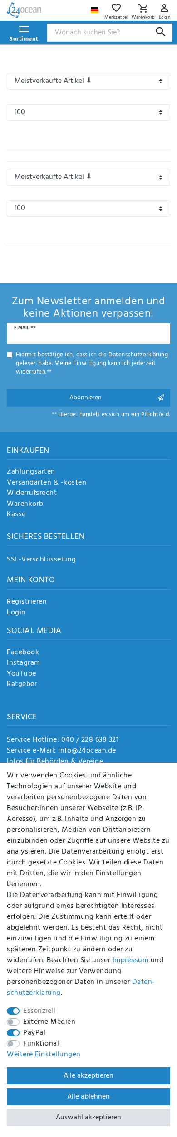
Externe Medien (49, 1022)
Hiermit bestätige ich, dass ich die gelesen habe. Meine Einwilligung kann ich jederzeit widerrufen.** (92, 363)
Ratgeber (22, 685)
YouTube (21, 674)
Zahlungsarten (31, 472)
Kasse (16, 515)
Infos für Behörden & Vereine (55, 762)
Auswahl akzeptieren (88, 1117)
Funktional (41, 1043)
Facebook (23, 653)
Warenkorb (25, 504)
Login (16, 613)
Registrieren (27, 602)
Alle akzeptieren (88, 1076)
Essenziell (39, 1011)
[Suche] (161, 32)
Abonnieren (85, 398)
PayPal (34, 1032)
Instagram (23, 663)
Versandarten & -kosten (46, 483)
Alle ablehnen (88, 1097)
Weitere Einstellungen (44, 1054)
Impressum (131, 960)
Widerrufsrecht (32, 493)
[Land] (96, 8)
